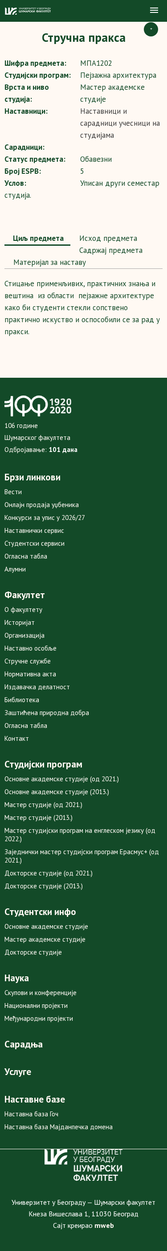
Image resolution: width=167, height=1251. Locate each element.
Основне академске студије (46, 926)
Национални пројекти (36, 1005)
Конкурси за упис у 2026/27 (44, 517)
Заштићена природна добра (46, 712)
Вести (13, 492)
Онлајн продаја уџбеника (41, 504)
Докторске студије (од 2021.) (48, 873)
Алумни (15, 569)
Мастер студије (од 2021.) (43, 804)
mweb (104, 1225)
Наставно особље (30, 648)
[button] (154, 10)
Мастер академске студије (45, 939)
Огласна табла (25, 556)
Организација (24, 635)
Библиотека (21, 699)
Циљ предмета (37, 238)
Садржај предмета (110, 250)
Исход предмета (107, 238)
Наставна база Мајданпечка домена (58, 1127)
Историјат (19, 622)
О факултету (23, 609)
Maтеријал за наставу (48, 262)
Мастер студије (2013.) (38, 817)
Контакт (16, 738)
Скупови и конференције (40, 992)
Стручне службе (27, 661)
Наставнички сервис (34, 530)
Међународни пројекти (38, 1018)
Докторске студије (33, 952)
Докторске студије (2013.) (43, 886)
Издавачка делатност (37, 687)
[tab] (37, 239)
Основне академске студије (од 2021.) (61, 779)
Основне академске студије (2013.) (56, 791)
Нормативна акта (30, 674)
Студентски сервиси (34, 543)
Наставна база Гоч (31, 1114)
